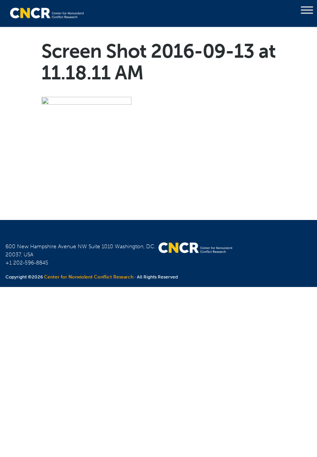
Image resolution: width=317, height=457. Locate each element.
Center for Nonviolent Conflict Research (88, 277)
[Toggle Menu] (307, 10)
